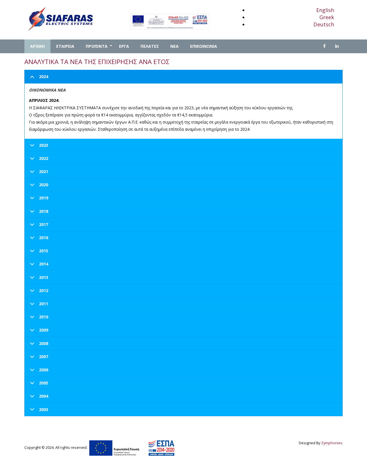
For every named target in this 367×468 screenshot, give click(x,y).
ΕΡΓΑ (124, 46)
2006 (43, 369)
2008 (43, 343)
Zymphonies (332, 443)
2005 (43, 383)
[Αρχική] (60, 19)
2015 (43, 250)
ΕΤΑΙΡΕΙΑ (65, 46)
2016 (43, 237)
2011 (43, 303)
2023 (43, 145)
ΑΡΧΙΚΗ (37, 46)
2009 (43, 330)
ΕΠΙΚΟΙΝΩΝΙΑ (203, 46)
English (325, 10)
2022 (43, 158)
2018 (43, 211)
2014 (43, 264)
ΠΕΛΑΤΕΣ (149, 46)
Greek (326, 17)
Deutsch (323, 24)
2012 (43, 290)
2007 (43, 356)
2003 (43, 409)
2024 (43, 76)
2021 (43, 171)
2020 (43, 184)
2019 (43, 198)
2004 (43, 396)
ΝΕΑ (174, 46)
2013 (43, 277)
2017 (43, 224)
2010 (43, 317)
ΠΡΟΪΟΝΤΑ (99, 48)
